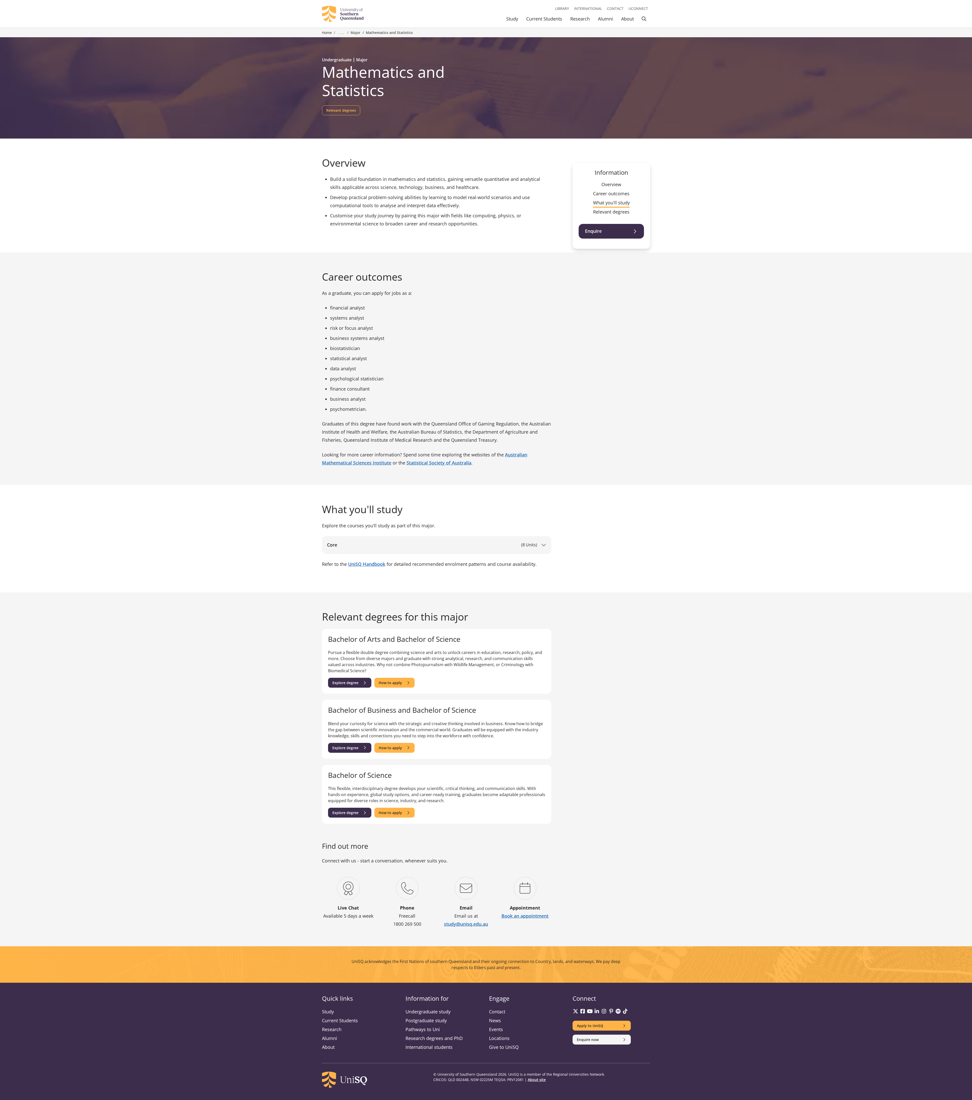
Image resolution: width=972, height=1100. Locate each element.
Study (512, 19)
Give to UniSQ (504, 1047)
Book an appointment (525, 916)
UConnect (638, 8)
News (495, 1020)
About (627, 19)
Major (355, 32)
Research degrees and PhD (434, 1038)
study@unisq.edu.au (466, 924)
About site (537, 1079)
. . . (341, 33)
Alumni (605, 19)
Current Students (544, 19)
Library (562, 8)
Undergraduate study (428, 1012)
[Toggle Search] (644, 19)
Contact (615, 8)
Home (327, 32)
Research (580, 19)
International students (429, 1047)
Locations (499, 1038)
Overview (611, 184)
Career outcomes (611, 193)
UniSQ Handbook (366, 564)
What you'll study (611, 203)
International (588, 8)
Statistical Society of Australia (439, 463)
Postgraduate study (426, 1020)
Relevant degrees (611, 212)
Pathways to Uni (423, 1029)
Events (496, 1029)
